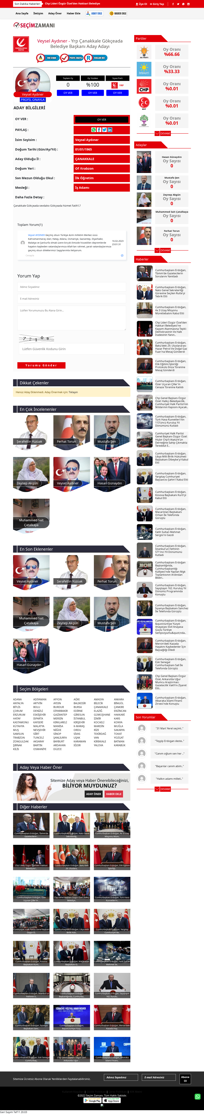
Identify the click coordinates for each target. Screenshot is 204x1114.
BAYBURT (58, 741)
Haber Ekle (73, 13)
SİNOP (57, 734)
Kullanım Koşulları (73, 1091)
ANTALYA (18, 703)
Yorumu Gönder (41, 365)
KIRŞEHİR (79, 722)
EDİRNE (78, 711)
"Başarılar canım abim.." (169, 766)
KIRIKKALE (100, 741)
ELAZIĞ (98, 711)
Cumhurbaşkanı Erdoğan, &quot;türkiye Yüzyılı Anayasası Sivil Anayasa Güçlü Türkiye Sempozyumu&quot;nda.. (170, 627)
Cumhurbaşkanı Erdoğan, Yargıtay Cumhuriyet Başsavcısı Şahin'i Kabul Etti (171, 476)
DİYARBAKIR (60, 711)
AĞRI (77, 699)
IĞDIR (77, 745)
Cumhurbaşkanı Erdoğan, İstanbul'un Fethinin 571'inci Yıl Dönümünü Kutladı (170, 550)
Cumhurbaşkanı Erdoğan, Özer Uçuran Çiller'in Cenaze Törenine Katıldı (170, 384)
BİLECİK (98, 703)
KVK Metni (136, 1091)
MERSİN (58, 718)
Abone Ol (185, 1079)
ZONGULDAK (21, 741)
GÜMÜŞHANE (102, 714)
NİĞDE (57, 730)
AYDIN (57, 703)
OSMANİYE (39, 749)
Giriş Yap (158, 4)
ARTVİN (37, 703)
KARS (117, 718)
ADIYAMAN (39, 699)
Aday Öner (55, 13)
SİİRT (36, 734)
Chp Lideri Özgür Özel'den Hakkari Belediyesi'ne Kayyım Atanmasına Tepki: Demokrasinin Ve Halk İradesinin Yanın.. (171, 329)
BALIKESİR (80, 703)
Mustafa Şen (171, 177)
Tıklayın (73, 392)
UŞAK (77, 737)
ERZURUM (19, 714)
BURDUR (58, 707)
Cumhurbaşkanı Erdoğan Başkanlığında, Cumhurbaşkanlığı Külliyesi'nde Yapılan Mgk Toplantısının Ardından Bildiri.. (170, 570)
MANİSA (58, 726)
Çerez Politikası (118, 1091)
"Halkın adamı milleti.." (169, 778)
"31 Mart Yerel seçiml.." (169, 728)
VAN (96, 737)
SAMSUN (18, 734)
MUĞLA (118, 726)
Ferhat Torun (172, 230)
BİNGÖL (119, 703)
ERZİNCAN (120, 711)
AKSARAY (38, 741)
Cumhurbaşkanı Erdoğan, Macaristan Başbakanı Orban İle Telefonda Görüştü (170, 513)
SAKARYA (119, 730)
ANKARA (119, 699)
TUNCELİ (38, 737)
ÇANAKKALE (101, 707)
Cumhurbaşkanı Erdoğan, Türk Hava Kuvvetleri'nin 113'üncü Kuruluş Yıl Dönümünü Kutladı (170, 421)
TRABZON (19, 737)
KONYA (118, 722)
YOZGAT (119, 737)
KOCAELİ (99, 722)
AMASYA (99, 699)
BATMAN (119, 741)
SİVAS (77, 734)
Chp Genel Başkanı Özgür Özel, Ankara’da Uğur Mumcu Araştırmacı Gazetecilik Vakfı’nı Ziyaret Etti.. (171, 682)
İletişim (38, 13)
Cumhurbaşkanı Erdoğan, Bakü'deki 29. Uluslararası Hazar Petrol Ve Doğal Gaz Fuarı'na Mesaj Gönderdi (171, 347)
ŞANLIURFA (60, 737)
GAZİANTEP (60, 714)
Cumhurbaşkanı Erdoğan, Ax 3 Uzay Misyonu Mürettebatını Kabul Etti (170, 310)
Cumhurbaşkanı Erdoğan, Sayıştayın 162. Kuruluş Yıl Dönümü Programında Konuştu (170, 589)
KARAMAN (80, 741)
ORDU (77, 730)
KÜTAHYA (18, 726)
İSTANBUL (79, 718)
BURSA (78, 707)
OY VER (68, 93)
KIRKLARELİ (60, 722)
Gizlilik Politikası (96, 1091)
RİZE (96, 730)
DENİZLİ (38, 711)
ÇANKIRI (119, 707)
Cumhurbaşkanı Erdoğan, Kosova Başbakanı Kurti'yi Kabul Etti (170, 495)
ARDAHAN (59, 745)
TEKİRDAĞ (100, 734)
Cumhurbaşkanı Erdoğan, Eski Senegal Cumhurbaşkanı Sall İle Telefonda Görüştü (170, 663)
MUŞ (16, 730)
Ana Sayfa (22, 13)
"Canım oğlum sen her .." (170, 753)
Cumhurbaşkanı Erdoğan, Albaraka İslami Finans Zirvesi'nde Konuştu (170, 700)
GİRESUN (79, 714)
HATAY (17, 718)
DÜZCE (57, 749)
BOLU (36, 707)
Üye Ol (142, 4)
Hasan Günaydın (172, 156)
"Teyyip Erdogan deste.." (169, 741)
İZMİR (97, 718)
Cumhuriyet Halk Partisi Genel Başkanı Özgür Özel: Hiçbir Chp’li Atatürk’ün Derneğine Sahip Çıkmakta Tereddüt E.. (171, 439)
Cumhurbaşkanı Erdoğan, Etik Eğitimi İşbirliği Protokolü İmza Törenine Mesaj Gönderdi (170, 365)
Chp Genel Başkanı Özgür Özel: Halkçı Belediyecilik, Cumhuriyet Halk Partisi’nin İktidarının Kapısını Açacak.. (171, 402)
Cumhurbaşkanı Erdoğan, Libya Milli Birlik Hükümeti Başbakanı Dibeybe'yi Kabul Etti (171, 458)
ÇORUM (18, 711)
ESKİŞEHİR (39, 714)
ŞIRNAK (17, 745)
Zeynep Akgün (172, 194)
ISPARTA (38, 718)
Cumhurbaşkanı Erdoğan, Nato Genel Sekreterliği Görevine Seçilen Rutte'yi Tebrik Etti (170, 291)
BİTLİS (16, 707)
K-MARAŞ (79, 726)
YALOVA (98, 745)
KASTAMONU (21, 722)
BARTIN (37, 745)
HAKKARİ (119, 714)
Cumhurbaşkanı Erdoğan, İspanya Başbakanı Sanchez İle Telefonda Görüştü (171, 608)
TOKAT (118, 734)
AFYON (57, 699)
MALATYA (38, 726)
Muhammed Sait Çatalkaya (172, 211)
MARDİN (99, 726)
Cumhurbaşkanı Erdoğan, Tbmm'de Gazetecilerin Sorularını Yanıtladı (89, 3)
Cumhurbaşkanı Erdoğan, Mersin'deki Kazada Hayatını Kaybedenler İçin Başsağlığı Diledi (170, 645)
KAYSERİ (38, 722)
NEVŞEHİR (39, 730)
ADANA (17, 699)
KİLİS (16, 749)
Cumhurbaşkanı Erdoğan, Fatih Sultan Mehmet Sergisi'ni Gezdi (170, 532)
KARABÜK (119, 745)
